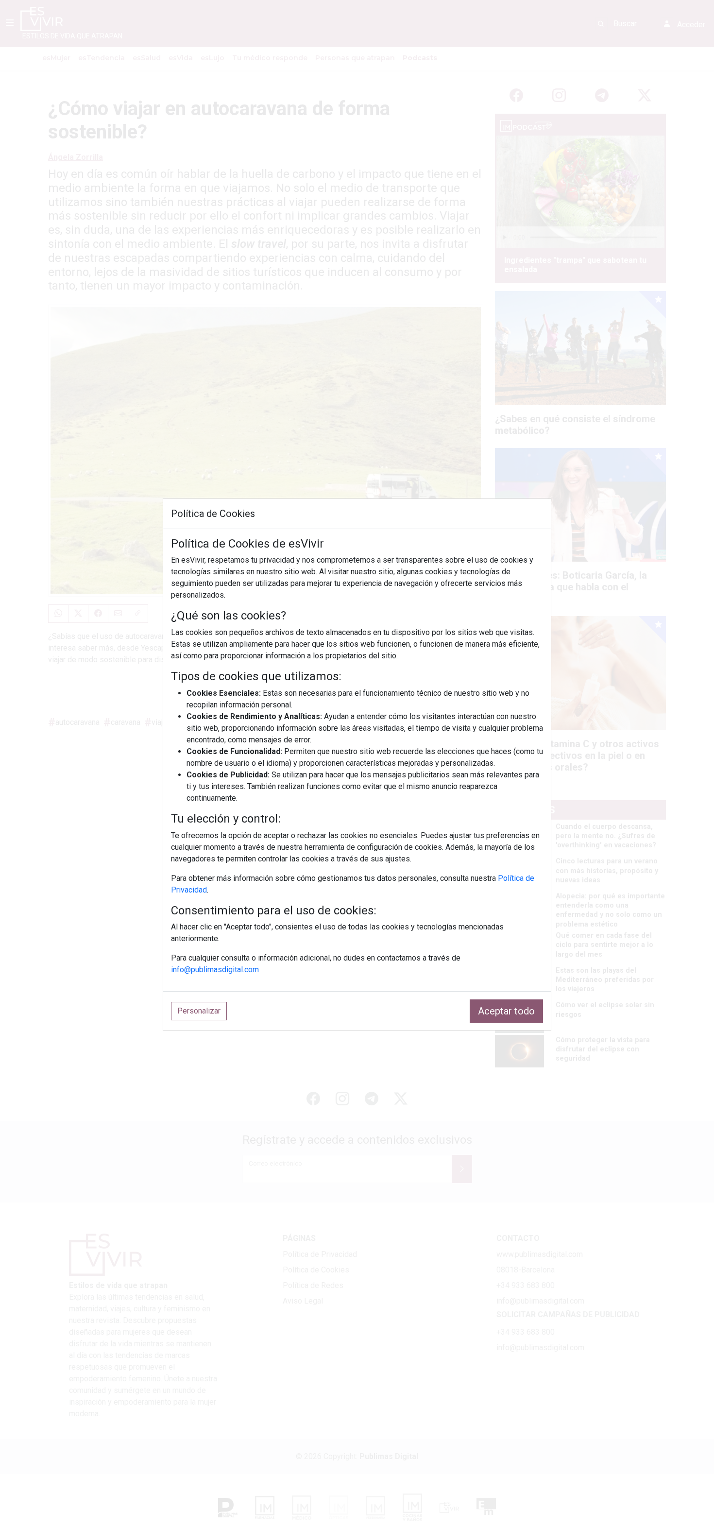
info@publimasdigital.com (215, 969)
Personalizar (199, 1010)
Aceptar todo (506, 1011)
